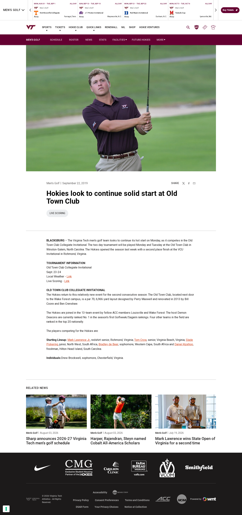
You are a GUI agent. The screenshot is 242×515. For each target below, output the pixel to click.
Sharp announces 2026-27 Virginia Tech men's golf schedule (56, 440)
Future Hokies (141, 39)
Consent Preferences (107, 500)
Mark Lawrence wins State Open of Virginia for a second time (185, 440)
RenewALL (111, 27)
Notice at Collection (136, 506)
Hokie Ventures (149, 27)
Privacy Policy (81, 500)
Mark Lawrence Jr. (78, 340)
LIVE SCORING (59, 214)
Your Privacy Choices (106, 506)
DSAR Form (82, 506)
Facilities (118, 39)
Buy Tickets (228, 10)
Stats (102, 39)
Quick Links (93, 27)
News (88, 39)
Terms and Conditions (137, 500)
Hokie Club (76, 27)
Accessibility (100, 492)
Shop (132, 27)
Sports (46, 27)
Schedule (56, 39)
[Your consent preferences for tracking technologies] (6, 508)
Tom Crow (140, 340)
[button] (30, 10)
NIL (123, 27)
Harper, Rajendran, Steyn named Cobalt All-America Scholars (118, 440)
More (160, 39)
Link (69, 276)
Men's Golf (53, 183)
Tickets (60, 27)
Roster (73, 39)
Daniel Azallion (184, 344)
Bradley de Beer (108, 344)
